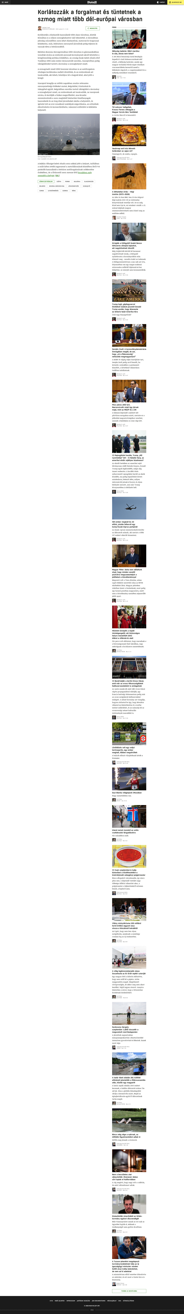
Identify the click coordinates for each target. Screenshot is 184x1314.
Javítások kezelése (83, 1301)
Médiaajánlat (111, 1301)
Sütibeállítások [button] (128, 1301)
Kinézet (162, 2)
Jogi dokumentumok (99, 1301)
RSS (119, 1301)
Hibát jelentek (60, 1301)
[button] (46, 181)
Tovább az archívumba (129, 1291)
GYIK (51, 1301)
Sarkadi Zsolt (46, 27)
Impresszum (71, 1301)
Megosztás (93, 28)
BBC (57, 175)
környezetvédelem (48, 29)
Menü (6, 2)
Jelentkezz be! (177, 2)
